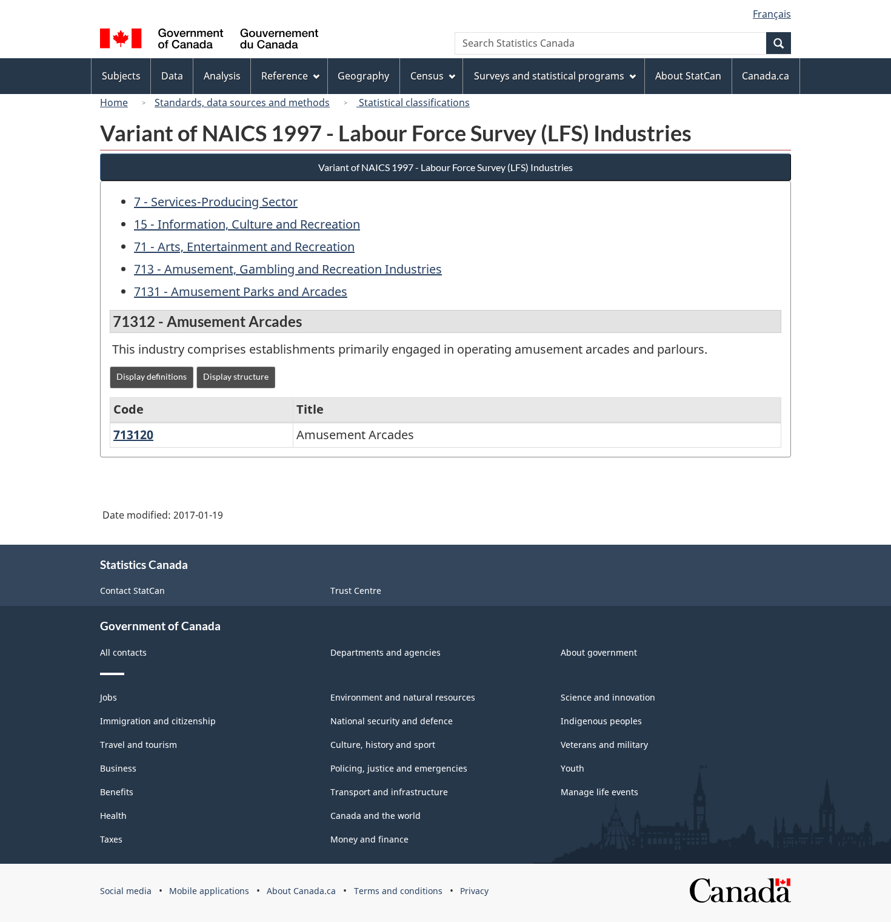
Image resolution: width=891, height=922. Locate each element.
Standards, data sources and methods (242, 102)
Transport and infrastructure (389, 792)
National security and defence (391, 721)
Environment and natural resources (402, 697)
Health (113, 815)
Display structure (236, 376)
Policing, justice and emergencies (398, 768)
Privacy (474, 891)
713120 (133, 434)
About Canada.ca (301, 891)
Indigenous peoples (601, 721)
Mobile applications (209, 891)
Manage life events (599, 792)
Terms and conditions (398, 891)
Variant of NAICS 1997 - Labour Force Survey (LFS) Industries (445, 167)
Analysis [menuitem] (222, 75)
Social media (126, 891)
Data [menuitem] (172, 75)
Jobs (108, 697)
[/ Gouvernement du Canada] (209, 40)
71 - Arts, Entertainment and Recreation (244, 246)
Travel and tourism (138, 744)
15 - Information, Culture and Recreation (247, 224)
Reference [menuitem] (284, 75)
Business (118, 768)
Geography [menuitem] (363, 75)
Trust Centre (355, 590)
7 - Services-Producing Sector (216, 201)
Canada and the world (375, 815)
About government (599, 652)
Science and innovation (608, 697)
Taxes (111, 839)
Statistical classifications (413, 102)
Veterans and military (604, 744)
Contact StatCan (132, 590)
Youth (572, 768)
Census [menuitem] (427, 75)
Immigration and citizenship (158, 721)
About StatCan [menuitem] (688, 75)
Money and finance (369, 839)
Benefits (116, 792)
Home (114, 102)
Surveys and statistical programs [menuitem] (549, 75)
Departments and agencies (385, 652)
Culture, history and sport (382, 744)
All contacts (123, 652)
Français (772, 14)
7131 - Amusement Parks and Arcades (240, 291)
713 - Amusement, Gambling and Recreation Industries (288, 269)
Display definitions (151, 376)
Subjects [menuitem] (121, 75)
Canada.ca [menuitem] (765, 75)
